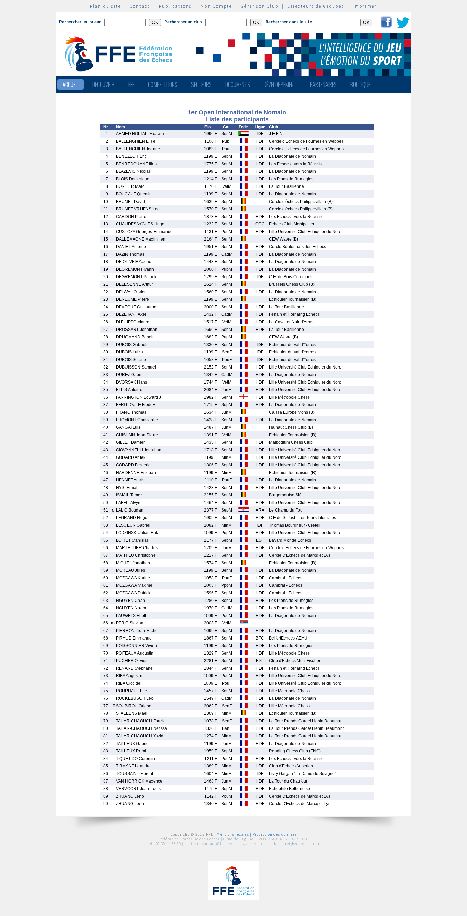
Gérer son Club (260, 6)
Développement (280, 84)
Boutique (360, 84)
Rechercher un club (183, 22)
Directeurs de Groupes (316, 6)
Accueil (71, 84)
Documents (237, 84)
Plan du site (105, 6)
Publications (175, 6)
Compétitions (162, 84)
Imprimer (365, 6)
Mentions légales (233, 834)
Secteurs (201, 84)
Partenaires (323, 84)
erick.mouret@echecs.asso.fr (293, 843)
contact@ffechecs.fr (220, 843)
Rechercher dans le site (289, 22)
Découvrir (103, 84)
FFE (131, 84)
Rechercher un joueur (80, 22)
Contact (140, 6)
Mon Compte (216, 6)
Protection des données (275, 834)
